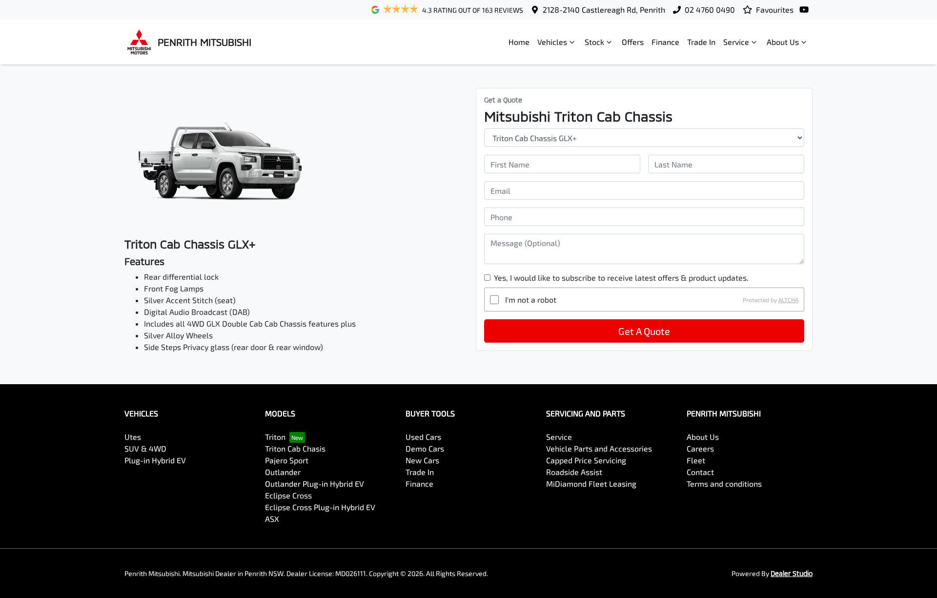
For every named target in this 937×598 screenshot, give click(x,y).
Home (519, 41)
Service (736, 41)
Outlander (283, 471)
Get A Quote (644, 331)
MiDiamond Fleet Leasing (591, 483)
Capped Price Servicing (586, 460)
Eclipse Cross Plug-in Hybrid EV (320, 507)
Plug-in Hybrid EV (155, 460)
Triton (275, 436)
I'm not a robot (530, 299)
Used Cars (423, 436)
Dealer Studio (792, 573)
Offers (633, 41)
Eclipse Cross (288, 495)
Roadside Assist (574, 471)
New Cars (422, 460)
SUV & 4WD (145, 448)
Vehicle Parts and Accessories (599, 448)
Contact (700, 471)
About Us (783, 41)
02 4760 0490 (710, 9)
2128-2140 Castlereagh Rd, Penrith (604, 9)
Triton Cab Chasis (295, 448)
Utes (132, 436)
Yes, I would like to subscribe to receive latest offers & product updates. (621, 277)
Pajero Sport (286, 460)
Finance (665, 41)
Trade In (701, 41)
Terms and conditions (724, 483)
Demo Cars (425, 448)
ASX (272, 518)
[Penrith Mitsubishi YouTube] (806, 9)
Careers (700, 448)
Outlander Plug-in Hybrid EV (314, 483)
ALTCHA (788, 299)
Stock (594, 41)
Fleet (696, 460)
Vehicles (552, 41)
